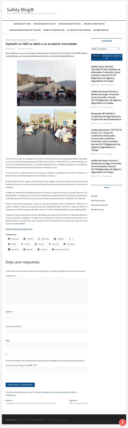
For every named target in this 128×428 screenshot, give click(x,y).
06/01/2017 (96, 154)
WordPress (40, 420)
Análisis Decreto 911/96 (69, 24)
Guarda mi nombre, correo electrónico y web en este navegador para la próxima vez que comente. (45, 360)
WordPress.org (97, 209)
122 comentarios (108, 85)
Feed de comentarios (99, 205)
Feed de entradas (98, 200)
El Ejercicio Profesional (79, 30)
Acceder (94, 196)
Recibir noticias (101, 30)
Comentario (11, 276)
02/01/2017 (96, 85)
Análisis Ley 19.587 (22, 24)
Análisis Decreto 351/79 (44, 24)
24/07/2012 (11, 49)
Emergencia (11, 39)
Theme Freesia (31, 420)
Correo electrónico (14, 326)
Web (8, 340)
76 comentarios (108, 123)
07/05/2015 (96, 123)
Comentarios (107, 57)
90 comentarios (108, 107)
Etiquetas (117, 56)
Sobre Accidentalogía (54, 30)
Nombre (9, 312)
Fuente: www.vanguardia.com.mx (19, 229)
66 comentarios (108, 154)
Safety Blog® (20, 9)
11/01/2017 (96, 107)
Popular (96, 56)
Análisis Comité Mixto (93, 24)
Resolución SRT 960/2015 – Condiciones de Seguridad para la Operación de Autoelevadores (106, 116)
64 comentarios (108, 176)
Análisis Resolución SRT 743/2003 (25, 30)
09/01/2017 (96, 176)
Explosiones (22, 39)
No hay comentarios (26, 49)
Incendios (32, 39)
